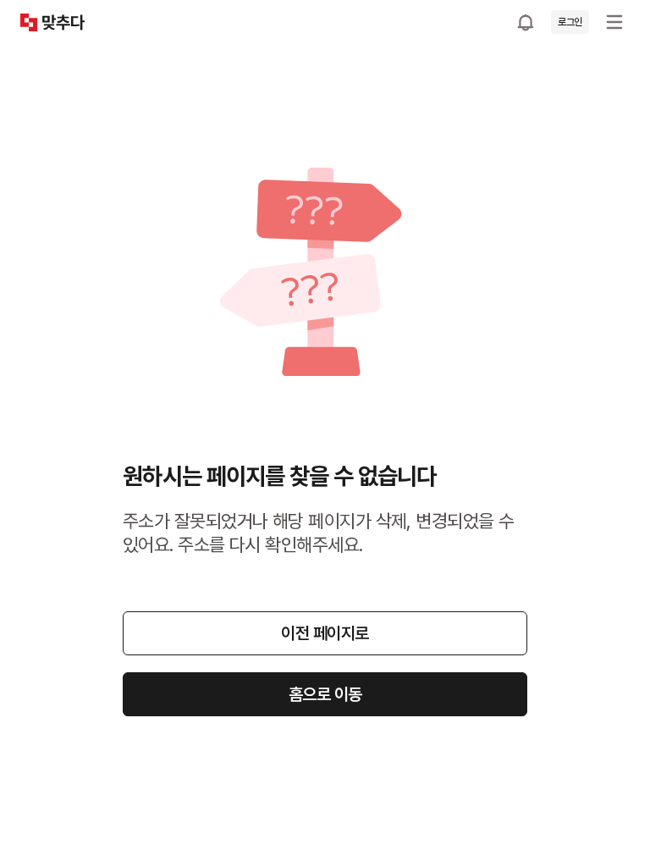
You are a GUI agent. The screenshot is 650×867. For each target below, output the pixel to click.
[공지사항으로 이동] (525, 22)
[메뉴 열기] (614, 22)
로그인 (570, 22)
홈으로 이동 (325, 694)
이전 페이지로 (325, 633)
